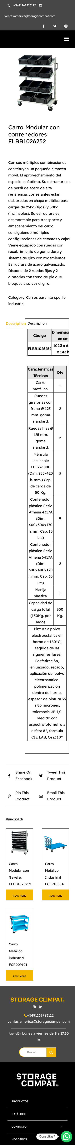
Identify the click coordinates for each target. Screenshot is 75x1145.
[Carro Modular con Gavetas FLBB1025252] (19, 842)
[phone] (8, 5)
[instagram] (66, 26)
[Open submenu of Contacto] (62, 1127)
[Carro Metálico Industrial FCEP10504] (55, 842)
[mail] (40, 5)
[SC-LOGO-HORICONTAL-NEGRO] (26, 39)
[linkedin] (40, 1006)
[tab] (14, 323)
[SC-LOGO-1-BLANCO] (37, 1075)
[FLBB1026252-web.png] (37, 82)
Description (14, 323)
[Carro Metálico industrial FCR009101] (19, 922)
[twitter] (54, 26)
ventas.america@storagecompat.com (39, 1021)
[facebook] (43, 26)
